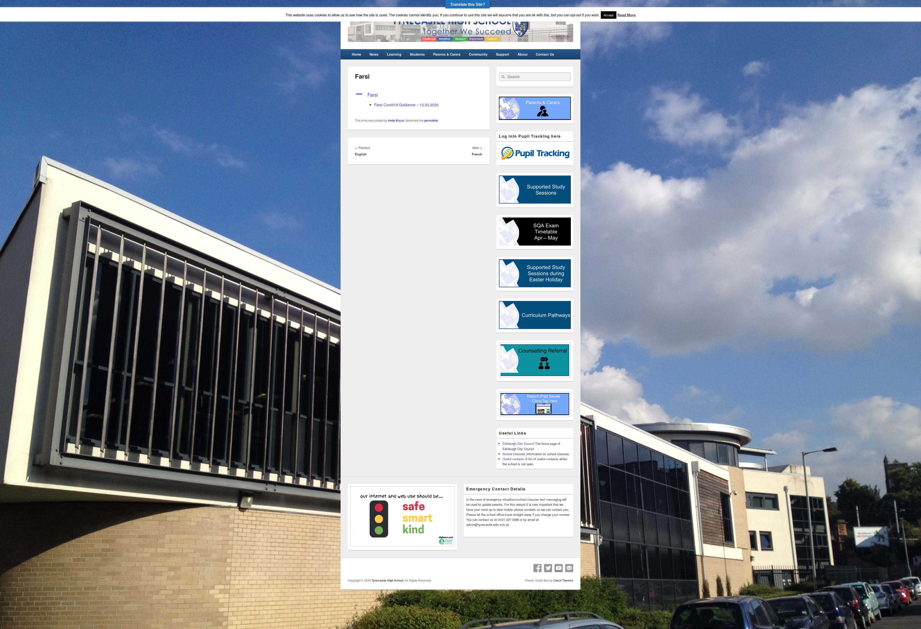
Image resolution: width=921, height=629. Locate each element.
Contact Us (545, 54)
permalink (431, 120)
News (374, 54)
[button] (418, 94)
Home (356, 54)
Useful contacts (513, 459)
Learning (394, 54)
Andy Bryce (396, 120)
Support (502, 54)
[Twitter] (548, 568)
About (523, 54)
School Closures (513, 454)
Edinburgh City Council (518, 443)
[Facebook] (537, 568)
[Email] (569, 568)
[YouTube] (559, 568)
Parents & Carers (446, 54)
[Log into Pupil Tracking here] (535, 160)
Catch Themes (563, 580)
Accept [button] (609, 15)
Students (417, 54)
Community (478, 54)
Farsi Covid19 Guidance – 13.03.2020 (406, 104)
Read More (626, 15)
